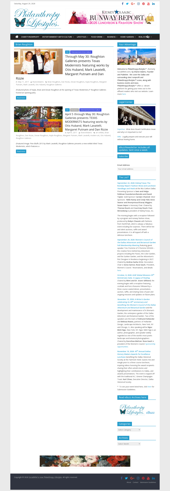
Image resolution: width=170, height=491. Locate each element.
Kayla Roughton (91, 82)
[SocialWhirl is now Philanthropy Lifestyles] (37, 10)
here (119, 270)
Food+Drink (96, 37)
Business (111, 37)
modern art (94, 135)
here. (124, 94)
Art (67, 52)
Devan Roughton (77, 82)
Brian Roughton (54, 82)
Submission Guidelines (148, 482)
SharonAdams (38, 82)
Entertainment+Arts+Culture (57, 37)
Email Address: (123, 165)
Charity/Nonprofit (30, 37)
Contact (135, 482)
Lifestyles (81, 37)
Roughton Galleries (54, 84)
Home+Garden (127, 37)
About (129, 482)
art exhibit (100, 132)
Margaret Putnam (70, 135)
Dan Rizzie (65, 82)
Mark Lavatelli (28, 84)
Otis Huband (40, 84)
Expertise (121, 129)
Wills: (119, 136)
